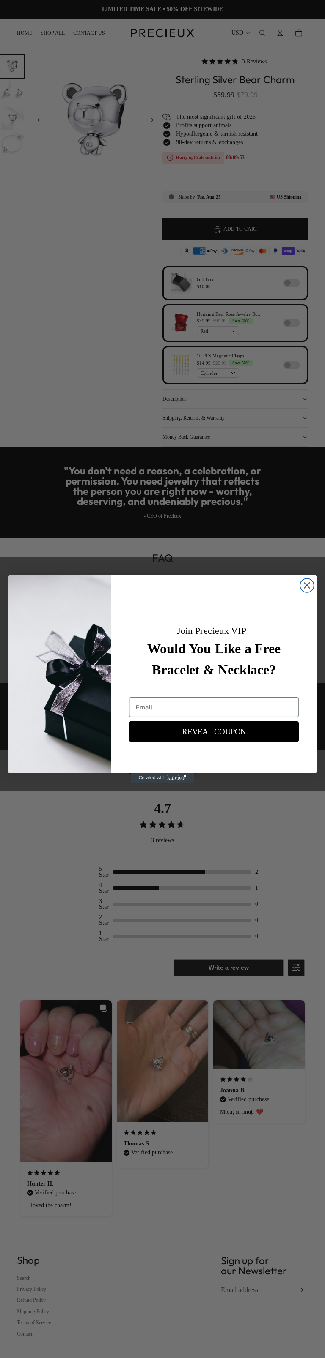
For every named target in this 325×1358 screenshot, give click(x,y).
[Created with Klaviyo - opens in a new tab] (162, 778)
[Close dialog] (307, 585)
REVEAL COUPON (214, 731)
